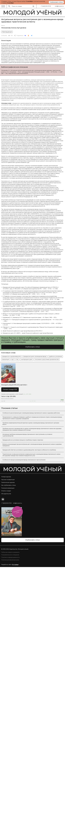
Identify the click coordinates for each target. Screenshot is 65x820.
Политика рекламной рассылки (10, 560)
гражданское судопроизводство (11, 356)
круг (12, 359)
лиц (17, 359)
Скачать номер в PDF (10, 389)
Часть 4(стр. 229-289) (8, 396)
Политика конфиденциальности (10, 557)
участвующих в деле (26, 359)
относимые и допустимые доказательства (47, 359)
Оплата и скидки (6, 491)
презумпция (5, 359)
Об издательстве (6, 493)
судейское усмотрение (55, 356)
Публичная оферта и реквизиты (10, 552)
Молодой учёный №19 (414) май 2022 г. (14, 385)
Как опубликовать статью (8, 485)
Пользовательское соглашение (10, 555)
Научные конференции (8, 479)
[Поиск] (33, 6)
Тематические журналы (8, 482)
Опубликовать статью (56, 2)
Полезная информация (7, 488)
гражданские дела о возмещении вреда (34, 356)
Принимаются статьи (17, 511)
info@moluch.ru (59, 6)
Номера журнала (6, 476)
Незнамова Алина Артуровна (13, 28)
